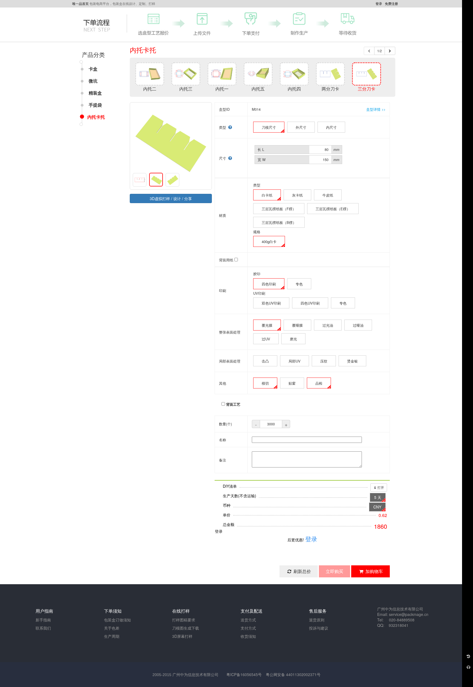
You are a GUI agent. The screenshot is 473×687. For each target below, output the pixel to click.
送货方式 (248, 619)
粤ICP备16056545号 (244, 674)
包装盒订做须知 (117, 619)
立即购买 (334, 571)
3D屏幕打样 (182, 636)
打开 (380, 487)
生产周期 (111, 636)
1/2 (379, 50)
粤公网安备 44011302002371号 (293, 674)
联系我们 (43, 628)
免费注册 (391, 3)
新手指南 (43, 619)
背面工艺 (233, 404)
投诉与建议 (318, 628)
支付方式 (248, 628)
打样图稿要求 (183, 619)
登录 (379, 3)
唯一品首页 (80, 3)
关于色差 (111, 628)
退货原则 (316, 619)
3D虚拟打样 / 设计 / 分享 (171, 198)
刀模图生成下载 (185, 628)
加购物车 (373, 571)
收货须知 (248, 636)
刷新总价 (301, 571)
